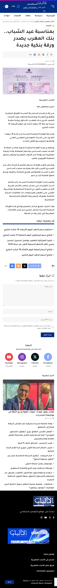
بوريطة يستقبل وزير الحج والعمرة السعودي (31, 468)
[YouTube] (45, 518)
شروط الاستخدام (37, 583)
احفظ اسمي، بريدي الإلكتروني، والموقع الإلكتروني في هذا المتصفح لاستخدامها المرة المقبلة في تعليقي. (27, 327)
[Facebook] (48, 360)
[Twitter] (35, 360)
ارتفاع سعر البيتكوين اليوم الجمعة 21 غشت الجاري (27, 235)
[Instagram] (22, 360)
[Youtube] (9, 360)
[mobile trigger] (52, 6)
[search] (18, 6)
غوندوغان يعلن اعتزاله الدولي (38, 464)
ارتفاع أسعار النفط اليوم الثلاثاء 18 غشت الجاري (29, 250)
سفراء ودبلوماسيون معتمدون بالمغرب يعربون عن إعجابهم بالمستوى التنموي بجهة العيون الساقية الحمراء (29, 476)
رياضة (50, 409)
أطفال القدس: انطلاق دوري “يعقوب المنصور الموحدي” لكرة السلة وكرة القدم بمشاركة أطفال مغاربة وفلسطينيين (31, 435)
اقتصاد (48, 26)
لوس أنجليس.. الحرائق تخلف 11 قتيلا (35, 443)
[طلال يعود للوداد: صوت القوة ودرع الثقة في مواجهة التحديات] (28, 395)
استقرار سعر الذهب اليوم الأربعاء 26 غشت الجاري (28, 230)
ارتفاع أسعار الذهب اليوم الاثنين (37, 255)
